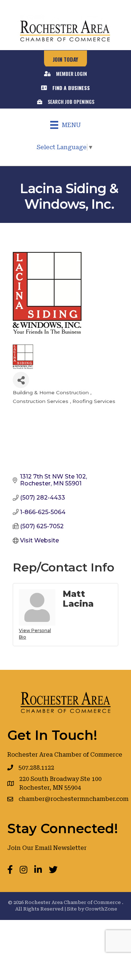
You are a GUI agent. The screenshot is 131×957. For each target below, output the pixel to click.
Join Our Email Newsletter (47, 847)
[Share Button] (21, 380)
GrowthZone (101, 909)
